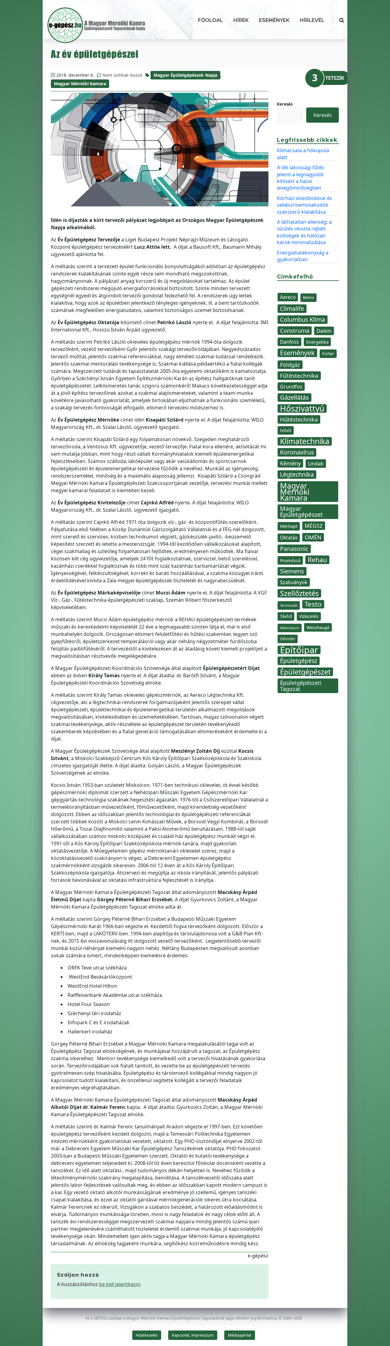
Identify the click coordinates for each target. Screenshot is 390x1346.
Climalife (292, 308)
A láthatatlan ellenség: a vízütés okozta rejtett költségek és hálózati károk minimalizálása (304, 232)
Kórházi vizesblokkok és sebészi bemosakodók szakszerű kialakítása (304, 205)
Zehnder (287, 638)
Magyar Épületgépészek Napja (185, 75)
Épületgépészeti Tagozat (300, 685)
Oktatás (288, 538)
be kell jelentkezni (119, 1284)
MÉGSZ (314, 525)
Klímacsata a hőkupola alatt (303, 153)
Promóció (290, 560)
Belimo (308, 297)
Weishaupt (318, 627)
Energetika (317, 342)
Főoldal (210, 20)
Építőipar (299, 650)
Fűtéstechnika (299, 375)
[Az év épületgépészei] (159, 149)
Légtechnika (297, 474)
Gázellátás (294, 397)
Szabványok (293, 582)
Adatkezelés (147, 1335)
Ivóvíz (285, 430)
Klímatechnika (304, 441)
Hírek (241, 20)
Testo (313, 604)
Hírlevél (312, 20)
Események (274, 20)
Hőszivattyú (302, 408)
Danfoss (289, 341)
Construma (294, 330)
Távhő (286, 616)
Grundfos (291, 386)
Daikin (324, 330)
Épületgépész (298, 661)
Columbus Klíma (302, 319)
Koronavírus (297, 452)
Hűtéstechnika (299, 419)
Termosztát (288, 605)
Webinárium (289, 628)
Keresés (284, 104)
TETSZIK (334, 78)
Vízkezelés (308, 616)
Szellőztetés (299, 593)
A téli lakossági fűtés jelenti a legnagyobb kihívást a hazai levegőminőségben (300, 177)
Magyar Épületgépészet (301, 511)
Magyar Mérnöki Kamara (80, 83)
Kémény (290, 463)
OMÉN (313, 537)
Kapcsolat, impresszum (193, 1335)
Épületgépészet (305, 672)
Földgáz (290, 364)
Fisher (328, 353)
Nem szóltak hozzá (122, 75)
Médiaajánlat (239, 1335)
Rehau (317, 560)
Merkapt (288, 526)
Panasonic (294, 549)
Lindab (316, 463)
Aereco (288, 297)
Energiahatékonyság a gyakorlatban (302, 256)
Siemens (292, 571)
